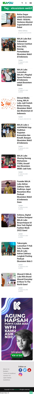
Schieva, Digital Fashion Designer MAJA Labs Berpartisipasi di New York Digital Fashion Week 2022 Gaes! (24, 223)
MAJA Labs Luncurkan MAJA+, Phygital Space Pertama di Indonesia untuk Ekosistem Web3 (24, 77)
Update (20, 60)
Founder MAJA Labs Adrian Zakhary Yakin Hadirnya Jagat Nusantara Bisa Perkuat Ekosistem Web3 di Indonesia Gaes (24, 191)
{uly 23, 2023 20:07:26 (25, 119)
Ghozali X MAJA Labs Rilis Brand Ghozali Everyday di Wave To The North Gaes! (24, 279)
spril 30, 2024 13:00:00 (25, 33)
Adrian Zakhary (22, 30)
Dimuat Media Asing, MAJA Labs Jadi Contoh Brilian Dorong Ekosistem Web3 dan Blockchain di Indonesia (25, 106)
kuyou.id (16, 389)
